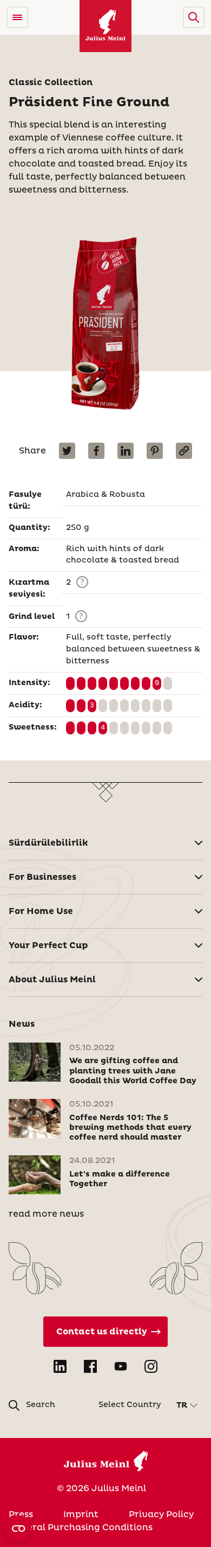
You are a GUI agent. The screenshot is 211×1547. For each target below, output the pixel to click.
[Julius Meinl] (105, 26)
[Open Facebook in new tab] (90, 1366)
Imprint (80, 1514)
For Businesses (42, 877)
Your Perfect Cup (48, 945)
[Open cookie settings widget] (18, 1529)
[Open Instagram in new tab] (150, 1366)
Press (21, 1514)
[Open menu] (17, 17)
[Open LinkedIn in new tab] (60, 1366)
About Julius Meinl (52, 979)
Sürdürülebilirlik (48, 843)
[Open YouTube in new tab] (120, 1366)
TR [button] (181, 1405)
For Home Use (41, 911)
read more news (46, 1214)
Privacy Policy (161, 1514)
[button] (194, 17)
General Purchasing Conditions (81, 1527)
